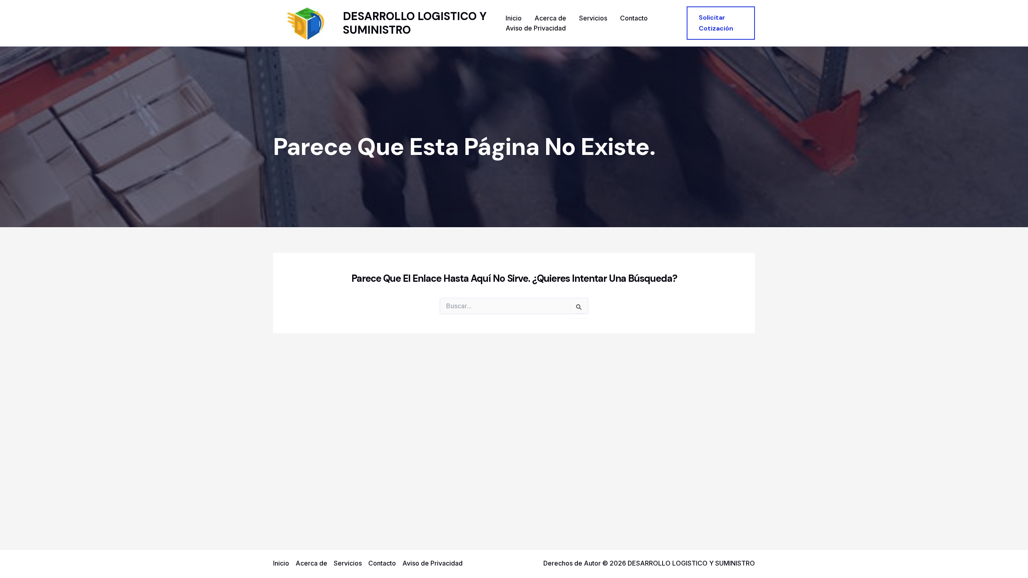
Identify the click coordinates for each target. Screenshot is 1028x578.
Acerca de (550, 18)
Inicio (514, 18)
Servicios (593, 18)
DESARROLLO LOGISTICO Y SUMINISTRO (415, 23)
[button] (721, 23)
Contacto (634, 18)
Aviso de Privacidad (536, 28)
